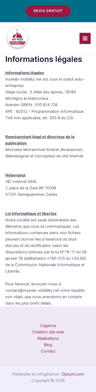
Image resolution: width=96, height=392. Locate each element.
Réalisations (48, 338)
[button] (48, 11)
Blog (48, 344)
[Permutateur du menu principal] (85, 38)
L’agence (48, 325)
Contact (48, 351)
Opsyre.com (73, 374)
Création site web (48, 332)
